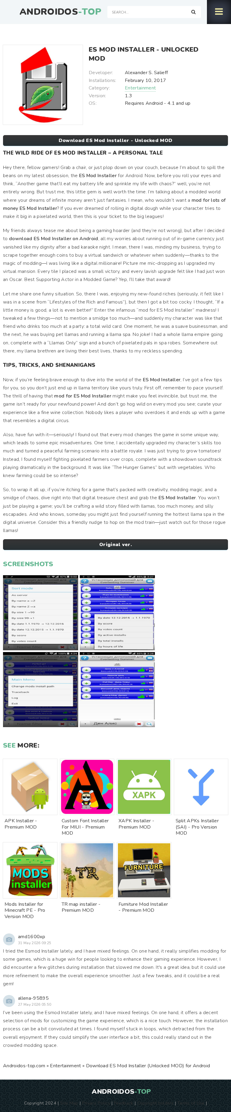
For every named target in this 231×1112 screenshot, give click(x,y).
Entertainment (140, 88)
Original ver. (115, 544)
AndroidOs (60, 12)
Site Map (69, 1103)
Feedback (123, 1103)
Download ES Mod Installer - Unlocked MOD (116, 140)
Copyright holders (155, 1103)
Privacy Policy (96, 1103)
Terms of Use (191, 1103)
